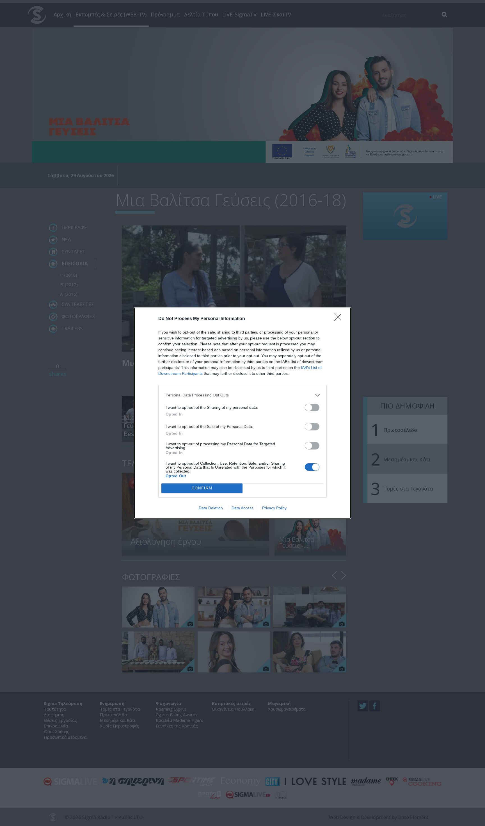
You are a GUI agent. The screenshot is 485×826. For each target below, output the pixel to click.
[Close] (339, 319)
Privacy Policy (274, 508)
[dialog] (242, 413)
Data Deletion (211, 508)
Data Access (242, 508)
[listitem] (242, 395)
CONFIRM (202, 488)
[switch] (312, 407)
